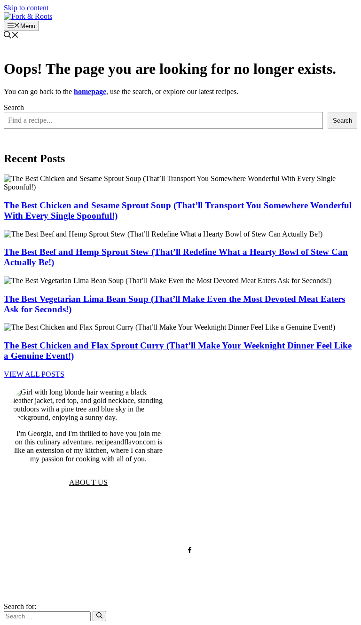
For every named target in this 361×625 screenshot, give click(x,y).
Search (14, 107)
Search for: (20, 606)
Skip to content (26, 8)
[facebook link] (189, 550)
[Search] (99, 616)
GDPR (153, 519)
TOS (88, 519)
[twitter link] (171, 550)
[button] (11, 36)
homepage (90, 91)
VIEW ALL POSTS (34, 374)
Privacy (119, 519)
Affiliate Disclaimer (245, 519)
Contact (188, 519)
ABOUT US (88, 482)
